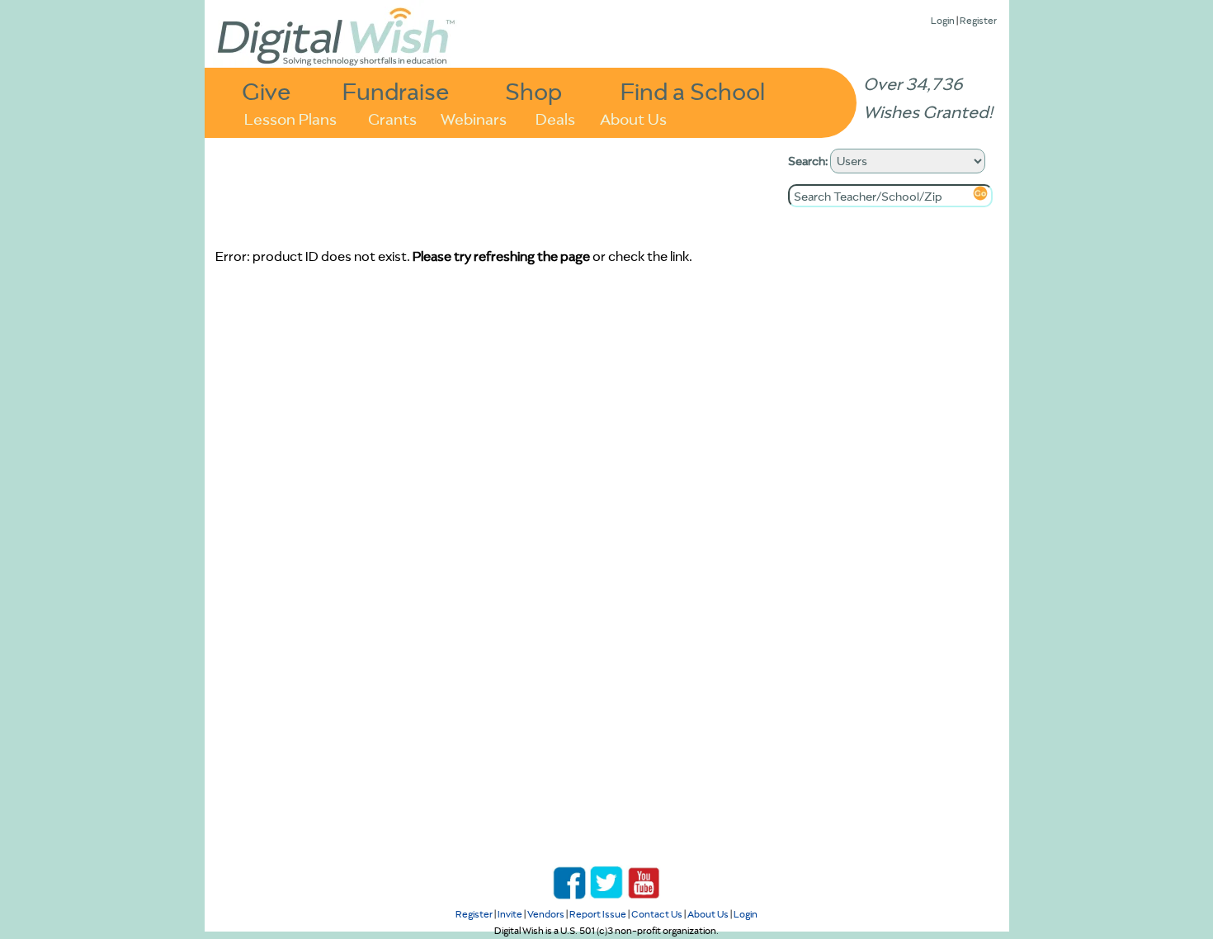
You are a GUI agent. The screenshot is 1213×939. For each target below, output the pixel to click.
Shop (533, 90)
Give (266, 90)
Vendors (545, 914)
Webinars (474, 117)
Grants (392, 117)
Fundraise (396, 90)
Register (978, 20)
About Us (633, 117)
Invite (510, 914)
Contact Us (656, 914)
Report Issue (597, 914)
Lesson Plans (290, 117)
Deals (555, 117)
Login (943, 20)
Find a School (693, 90)
